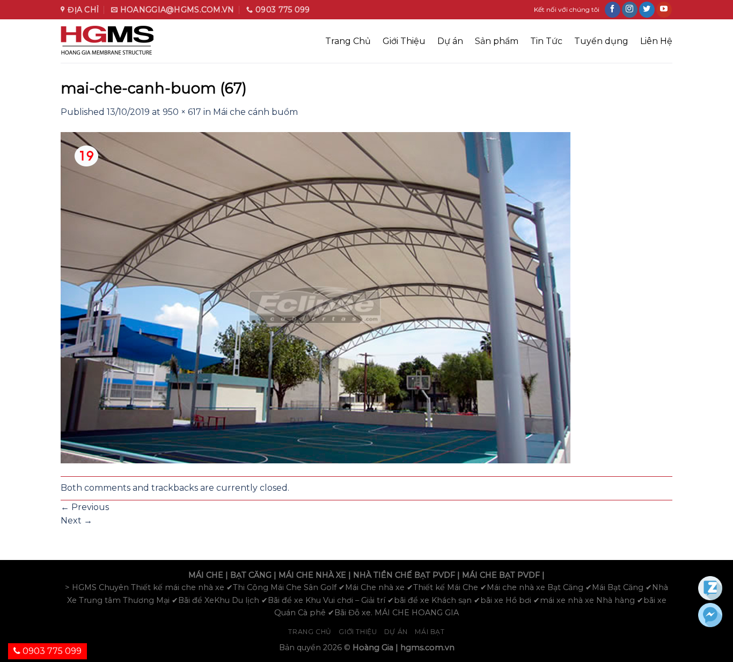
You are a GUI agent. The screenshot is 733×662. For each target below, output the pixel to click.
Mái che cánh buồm (255, 112)
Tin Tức (546, 41)
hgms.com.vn (427, 647)
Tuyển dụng (601, 41)
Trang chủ (310, 632)
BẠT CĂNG (251, 575)
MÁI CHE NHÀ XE (312, 575)
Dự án (450, 41)
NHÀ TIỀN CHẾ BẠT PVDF (404, 575)
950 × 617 (182, 112)
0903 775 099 (51, 651)
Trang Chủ (348, 41)
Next (76, 520)
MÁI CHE (205, 575)
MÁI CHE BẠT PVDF (501, 575)
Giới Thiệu (404, 41)
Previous (85, 507)
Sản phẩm (496, 41)
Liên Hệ (656, 41)
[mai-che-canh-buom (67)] (315, 297)
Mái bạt (429, 632)
